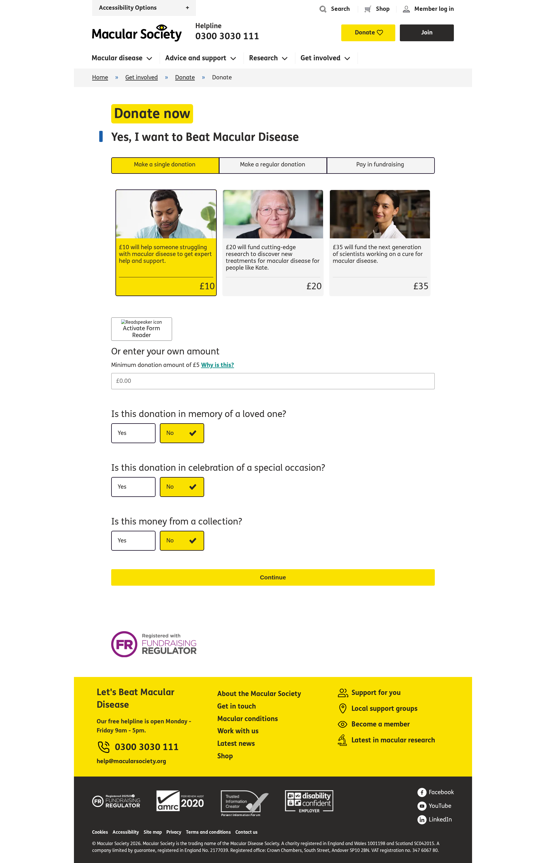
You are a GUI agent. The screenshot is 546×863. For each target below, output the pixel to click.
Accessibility (126, 832)
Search (340, 9)
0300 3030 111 (227, 36)
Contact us (246, 832)
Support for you (376, 693)
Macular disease (117, 58)
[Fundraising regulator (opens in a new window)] (116, 800)
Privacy (173, 832)
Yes (122, 433)
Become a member (380, 724)
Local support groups (384, 709)
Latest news (236, 744)
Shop (383, 9)
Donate (185, 77)
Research (263, 58)
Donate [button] (365, 32)
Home (137, 33)
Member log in (434, 9)
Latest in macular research (393, 740)
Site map (153, 832)
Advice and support (195, 58)
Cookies (100, 832)
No (170, 433)
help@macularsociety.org (131, 761)
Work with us (237, 731)
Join (427, 32)
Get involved (320, 58)
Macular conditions (247, 719)
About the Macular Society (259, 694)
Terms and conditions (208, 832)
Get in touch (236, 706)
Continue (273, 577)
